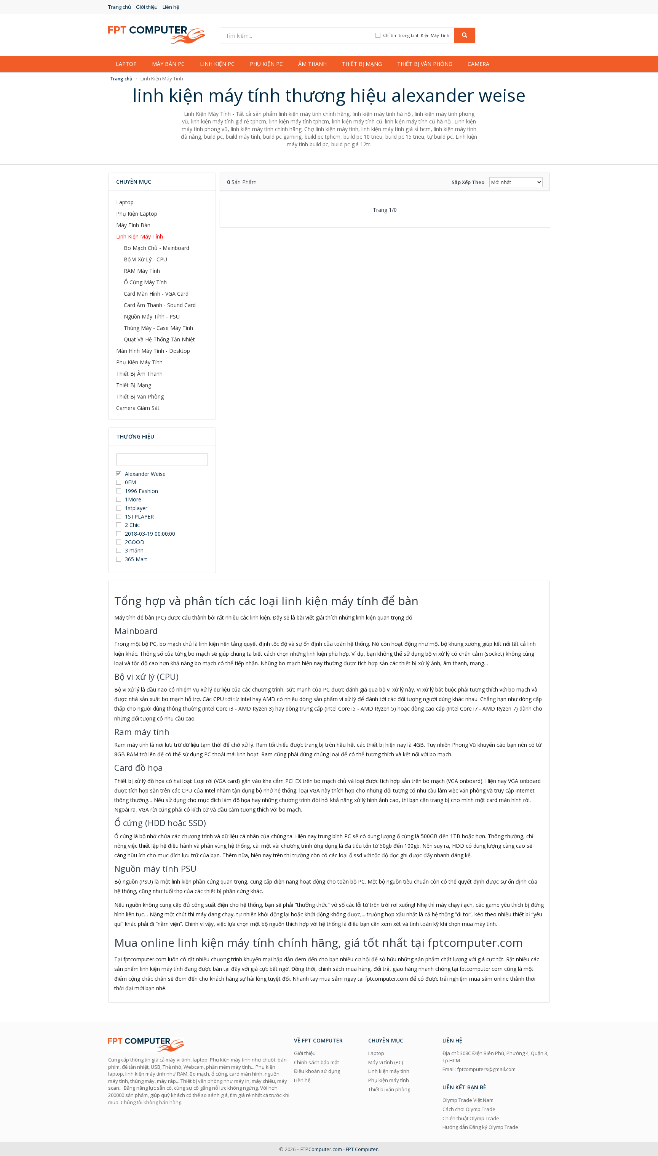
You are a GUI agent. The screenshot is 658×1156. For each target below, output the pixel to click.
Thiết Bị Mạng (133, 385)
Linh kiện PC (217, 63)
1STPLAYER (140, 516)
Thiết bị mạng (362, 63)
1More (133, 499)
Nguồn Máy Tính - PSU (152, 316)
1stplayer (136, 508)
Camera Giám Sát (138, 407)
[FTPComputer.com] (156, 34)
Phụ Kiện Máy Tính (139, 362)
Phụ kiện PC (266, 63)
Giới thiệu (147, 6)
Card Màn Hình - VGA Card (156, 293)
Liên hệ (171, 6)
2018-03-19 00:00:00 (150, 533)
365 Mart (136, 559)
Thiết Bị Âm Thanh (139, 373)
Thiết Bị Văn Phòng (140, 396)
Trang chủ (119, 6)
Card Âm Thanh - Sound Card (160, 305)
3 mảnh (134, 550)
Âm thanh (312, 63)
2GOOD (134, 542)
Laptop (126, 63)
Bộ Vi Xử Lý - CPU (145, 259)
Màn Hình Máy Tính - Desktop (153, 350)
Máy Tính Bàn (133, 225)
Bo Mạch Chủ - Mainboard (156, 247)
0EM (130, 482)
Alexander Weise (145, 473)
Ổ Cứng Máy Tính (145, 282)
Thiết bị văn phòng (424, 63)
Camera (478, 63)
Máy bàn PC (168, 63)
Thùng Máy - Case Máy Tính (158, 327)
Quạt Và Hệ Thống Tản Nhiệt (159, 339)
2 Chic (132, 524)
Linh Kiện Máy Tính (139, 236)
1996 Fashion (141, 491)
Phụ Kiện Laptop (136, 213)
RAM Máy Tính (142, 270)
